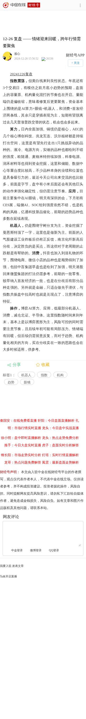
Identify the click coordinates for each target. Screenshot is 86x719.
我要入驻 (5, 566)
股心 (17, 53)
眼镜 (27, 382)
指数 (44, 375)
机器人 (26, 375)
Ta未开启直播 (8, 576)
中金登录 (17, 550)
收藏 (45, 364)
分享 (17, 364)
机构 (60, 375)
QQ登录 (54, 550)
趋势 (11, 382)
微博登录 (36, 550)
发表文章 (18, 566)
